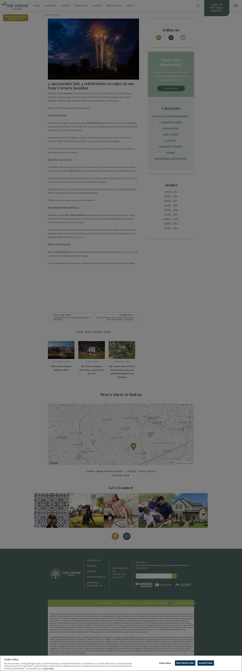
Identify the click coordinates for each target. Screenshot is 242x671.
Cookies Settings (165, 663)
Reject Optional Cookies (185, 663)
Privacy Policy (49, 668)
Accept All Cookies (206, 663)
